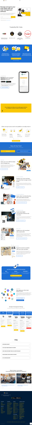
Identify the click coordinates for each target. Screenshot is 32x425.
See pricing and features (16, 60)
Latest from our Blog (21, 401)
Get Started (3, 326)
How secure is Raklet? (6, 344)
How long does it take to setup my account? (9, 354)
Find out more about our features (16, 277)
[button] (16, 344)
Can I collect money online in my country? (9, 347)
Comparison (8, 401)
